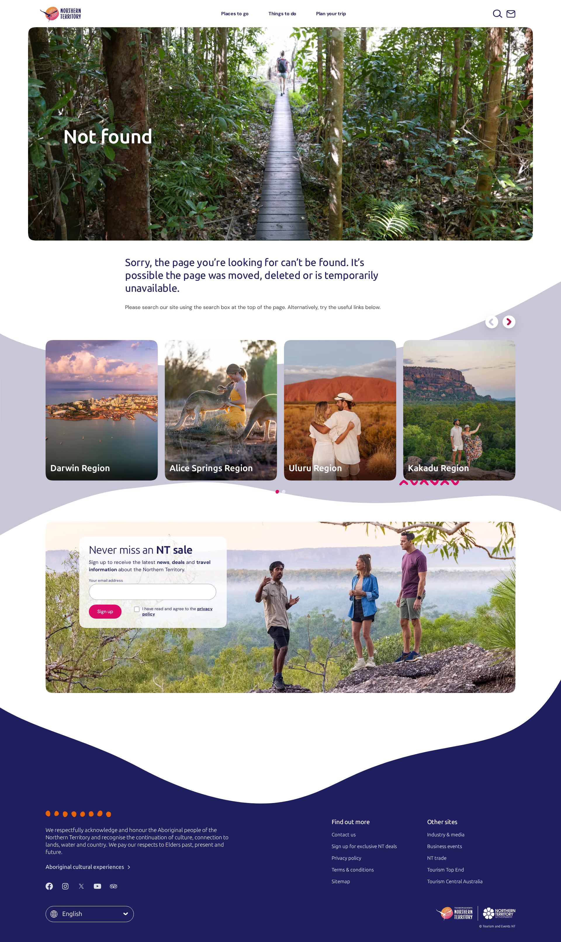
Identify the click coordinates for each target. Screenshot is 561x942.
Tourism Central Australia (455, 881)
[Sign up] (510, 14)
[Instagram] (65, 886)
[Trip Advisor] (113, 886)
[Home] (60, 13)
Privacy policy (346, 858)
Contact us (344, 835)
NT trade (436, 858)
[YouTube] (97, 886)
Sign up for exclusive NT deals (364, 846)
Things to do (282, 14)
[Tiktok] (129, 886)
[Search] (498, 13)
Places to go (235, 14)
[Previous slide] (491, 321)
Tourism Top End (445, 870)
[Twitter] (81, 886)
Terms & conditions (353, 870)
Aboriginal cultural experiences (85, 867)
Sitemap (341, 881)
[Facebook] (49, 886)
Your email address (106, 580)
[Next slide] (509, 321)
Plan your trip (331, 14)
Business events (444, 846)
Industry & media (446, 835)
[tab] (277, 492)
